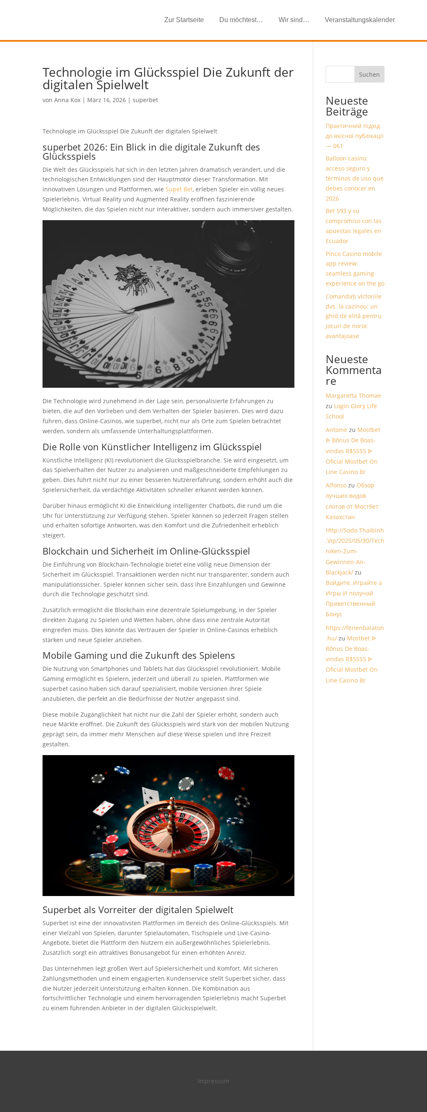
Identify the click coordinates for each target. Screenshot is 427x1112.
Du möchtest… (241, 19)
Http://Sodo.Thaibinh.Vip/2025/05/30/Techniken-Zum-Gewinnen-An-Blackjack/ (355, 551)
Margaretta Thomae (353, 395)
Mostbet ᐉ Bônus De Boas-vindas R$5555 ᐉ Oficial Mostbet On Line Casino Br (353, 451)
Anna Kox (67, 100)
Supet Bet (179, 189)
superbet (145, 100)
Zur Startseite (184, 19)
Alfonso (336, 485)
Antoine (336, 430)
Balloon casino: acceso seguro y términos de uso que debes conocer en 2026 (355, 178)
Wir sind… (294, 19)
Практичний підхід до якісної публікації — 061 (355, 136)
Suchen (369, 74)
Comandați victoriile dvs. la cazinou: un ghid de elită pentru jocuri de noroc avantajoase (354, 316)
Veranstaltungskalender (360, 19)
